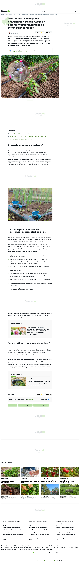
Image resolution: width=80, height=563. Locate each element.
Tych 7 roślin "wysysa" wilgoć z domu (12, 521)
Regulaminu (26, 560)
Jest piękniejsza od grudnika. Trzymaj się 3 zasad (13, 524)
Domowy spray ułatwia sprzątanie (11, 532)
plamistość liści (12, 405)
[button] (20, 11)
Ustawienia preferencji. (43, 560)
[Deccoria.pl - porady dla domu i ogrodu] (5, 11)
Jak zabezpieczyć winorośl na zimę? (12, 529)
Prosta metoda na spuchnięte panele (12, 527)
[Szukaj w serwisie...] (75, 11)
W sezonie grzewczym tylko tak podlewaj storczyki (13, 535)
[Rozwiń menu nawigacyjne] (78, 11)
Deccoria (6, 14)
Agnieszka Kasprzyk (15, 32)
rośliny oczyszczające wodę (41, 405)
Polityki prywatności (34, 560)
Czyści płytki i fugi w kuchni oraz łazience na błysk (13, 538)
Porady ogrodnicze (17, 14)
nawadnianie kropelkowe (25, 405)
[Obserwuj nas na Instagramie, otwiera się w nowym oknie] (50, 399)
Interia (2, 14)
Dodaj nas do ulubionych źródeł (24, 51)
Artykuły (10, 14)
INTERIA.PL (55, 560)
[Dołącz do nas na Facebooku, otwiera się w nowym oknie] (48, 399)
